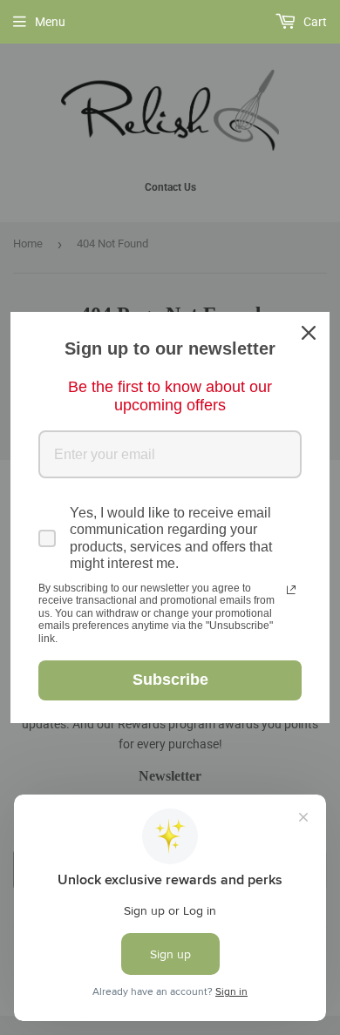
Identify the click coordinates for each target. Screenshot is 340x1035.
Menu (50, 22)
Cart (314, 22)
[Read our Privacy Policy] (291, 589)
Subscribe (170, 679)
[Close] (309, 333)
